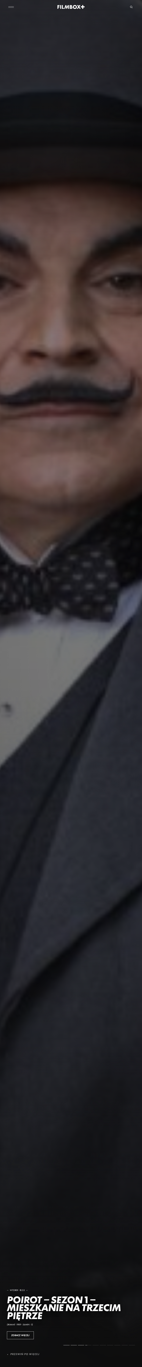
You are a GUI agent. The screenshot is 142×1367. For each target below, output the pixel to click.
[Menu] (11, 7)
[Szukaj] (131, 7)
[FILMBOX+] (71, 7)
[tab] (66, 1345)
